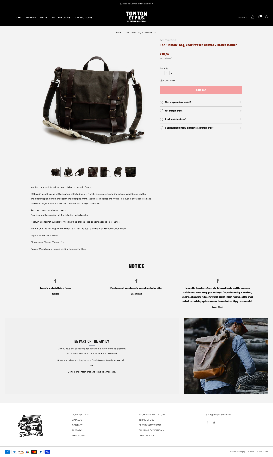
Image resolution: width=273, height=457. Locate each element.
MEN (18, 17)
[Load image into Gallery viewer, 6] (118, 172)
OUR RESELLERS (80, 414)
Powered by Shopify (237, 452)
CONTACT (77, 425)
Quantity (164, 68)
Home (118, 32)
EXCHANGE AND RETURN (152, 414)
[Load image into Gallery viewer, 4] (93, 172)
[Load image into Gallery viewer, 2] (68, 172)
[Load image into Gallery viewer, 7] (130, 172)
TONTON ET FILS (168, 40)
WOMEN (31, 17)
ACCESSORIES (61, 17)
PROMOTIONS (84, 17)
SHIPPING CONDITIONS (151, 430)
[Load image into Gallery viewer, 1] (55, 172)
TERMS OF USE (146, 420)
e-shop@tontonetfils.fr (218, 414)
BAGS (44, 17)
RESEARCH (77, 430)
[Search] (266, 17)
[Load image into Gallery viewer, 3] (80, 172)
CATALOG (77, 420)
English (241, 17)
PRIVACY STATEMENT (150, 425)
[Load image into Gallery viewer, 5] (105, 172)
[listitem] (136, 4)
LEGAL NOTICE (146, 435)
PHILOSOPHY (78, 435)
